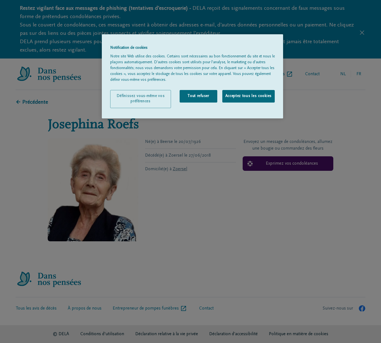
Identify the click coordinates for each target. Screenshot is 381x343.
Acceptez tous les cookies (248, 96)
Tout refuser (198, 96)
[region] (192, 76)
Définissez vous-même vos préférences (141, 99)
